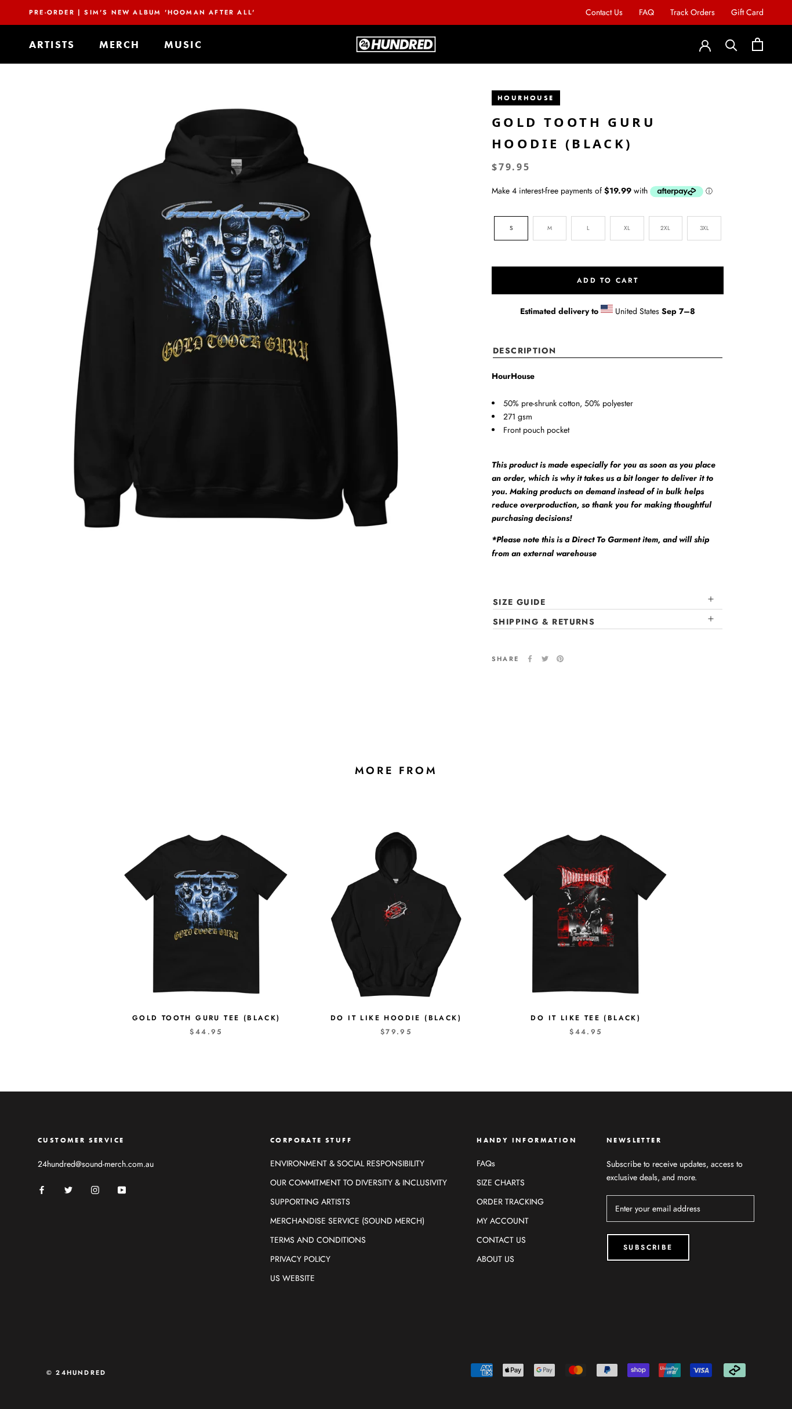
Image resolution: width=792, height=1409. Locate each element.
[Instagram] (95, 1189)
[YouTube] (122, 1189)
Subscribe (648, 1247)
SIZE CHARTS (501, 1182)
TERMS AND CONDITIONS (318, 1240)
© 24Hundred (76, 1372)
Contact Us (604, 12)
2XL (665, 227)
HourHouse (525, 98)
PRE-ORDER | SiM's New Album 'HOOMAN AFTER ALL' (142, 12)
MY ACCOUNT (503, 1221)
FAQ (646, 12)
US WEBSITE (292, 1278)
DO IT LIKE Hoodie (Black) (396, 1018)
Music (183, 44)
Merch (119, 44)
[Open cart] (757, 44)
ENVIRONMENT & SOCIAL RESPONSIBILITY (347, 1163)
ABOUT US (495, 1259)
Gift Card (747, 12)
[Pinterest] (560, 658)
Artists (52, 44)
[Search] (731, 44)
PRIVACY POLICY (300, 1259)
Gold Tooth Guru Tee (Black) (206, 1018)
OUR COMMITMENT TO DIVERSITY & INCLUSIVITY (358, 1182)
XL (627, 227)
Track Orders (692, 12)
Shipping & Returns (544, 621)
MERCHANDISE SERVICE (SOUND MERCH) (347, 1221)
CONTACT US (501, 1240)
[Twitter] (545, 658)
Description (524, 350)
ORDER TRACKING (510, 1201)
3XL (704, 227)
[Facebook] (529, 658)
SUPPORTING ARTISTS (310, 1201)
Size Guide (519, 601)
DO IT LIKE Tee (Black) (586, 1018)
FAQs (486, 1163)
